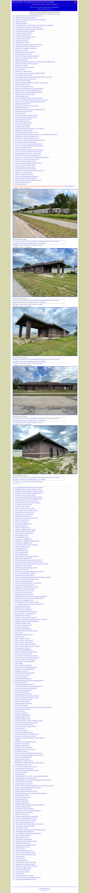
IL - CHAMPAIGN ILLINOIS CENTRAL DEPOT (26, 734)
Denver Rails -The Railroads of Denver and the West (33, 2)
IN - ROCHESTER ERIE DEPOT (22, 797)
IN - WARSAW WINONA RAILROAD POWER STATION (28, 805)
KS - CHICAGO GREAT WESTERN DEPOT (25, 818)
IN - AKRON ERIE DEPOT (20, 799)
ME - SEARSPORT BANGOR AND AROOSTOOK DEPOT (29, 830)
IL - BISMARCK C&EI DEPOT (21, 745)
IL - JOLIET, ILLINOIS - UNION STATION (24, 613)
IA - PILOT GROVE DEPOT (20, 522)
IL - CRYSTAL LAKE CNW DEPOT (22, 654)
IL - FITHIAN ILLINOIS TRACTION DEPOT (24, 742)
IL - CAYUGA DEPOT (19, 711)
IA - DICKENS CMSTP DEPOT (21, 127)
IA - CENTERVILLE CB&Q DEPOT (22, 543)
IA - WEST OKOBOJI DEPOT (21, 121)
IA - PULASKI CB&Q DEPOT (21, 537)
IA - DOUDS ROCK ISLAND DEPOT (23, 533)
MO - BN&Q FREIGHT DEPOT (21, 847)
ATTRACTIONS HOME (38, 4)
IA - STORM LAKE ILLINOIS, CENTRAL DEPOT (26, 138)
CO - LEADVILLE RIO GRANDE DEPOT (24, 37)
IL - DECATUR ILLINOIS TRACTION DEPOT (25, 722)
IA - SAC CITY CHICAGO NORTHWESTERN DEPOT (27, 144)
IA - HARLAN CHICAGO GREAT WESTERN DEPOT (27, 90)
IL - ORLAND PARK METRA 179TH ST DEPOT (26, 698)
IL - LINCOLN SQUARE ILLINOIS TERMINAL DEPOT (28, 721)
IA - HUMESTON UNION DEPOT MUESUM (25, 545)
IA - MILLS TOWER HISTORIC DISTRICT (24, 573)
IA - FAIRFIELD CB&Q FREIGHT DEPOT (24, 529)
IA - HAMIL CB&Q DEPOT (20, 525)
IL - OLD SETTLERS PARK (20, 705)
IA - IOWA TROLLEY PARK (20, 50)
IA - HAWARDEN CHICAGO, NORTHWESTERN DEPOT (29, 109)
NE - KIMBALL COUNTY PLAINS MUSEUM (25, 866)
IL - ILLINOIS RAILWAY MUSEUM (22, 592)
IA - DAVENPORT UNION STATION (23, 581)
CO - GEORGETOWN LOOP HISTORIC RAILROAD (27, 16)
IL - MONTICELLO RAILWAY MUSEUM (24, 589)
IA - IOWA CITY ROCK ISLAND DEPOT (24, 508)
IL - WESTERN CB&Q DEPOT (21, 759)
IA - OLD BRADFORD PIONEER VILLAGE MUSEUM (28, 487)
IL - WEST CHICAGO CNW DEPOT (23, 640)
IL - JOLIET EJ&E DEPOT (20, 682)
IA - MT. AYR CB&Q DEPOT (20, 552)
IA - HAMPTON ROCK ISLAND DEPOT (24, 167)
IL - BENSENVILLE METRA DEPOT (23, 761)
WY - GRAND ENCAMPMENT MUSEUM (24, 879)
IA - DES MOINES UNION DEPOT (22, 75)
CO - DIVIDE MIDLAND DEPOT (22, 35)
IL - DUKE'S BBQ (18, 663)
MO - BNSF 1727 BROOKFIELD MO (23, 851)
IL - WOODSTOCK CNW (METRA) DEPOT (25, 667)
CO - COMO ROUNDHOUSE (21, 39)
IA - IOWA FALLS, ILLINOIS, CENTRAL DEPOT (26, 159)
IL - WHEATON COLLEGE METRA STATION (25, 631)
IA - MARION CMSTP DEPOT (21, 506)
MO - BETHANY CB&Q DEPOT (22, 843)
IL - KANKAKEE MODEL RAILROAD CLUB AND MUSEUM (30, 596)
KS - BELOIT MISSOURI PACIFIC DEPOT (24, 820)
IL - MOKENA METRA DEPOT (21, 701)
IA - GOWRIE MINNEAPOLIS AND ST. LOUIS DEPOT (28, 149)
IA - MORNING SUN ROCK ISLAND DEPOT (25, 518)
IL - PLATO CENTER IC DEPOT (21, 675)
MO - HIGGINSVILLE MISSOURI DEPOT (24, 845)
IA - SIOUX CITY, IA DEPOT (20, 65)
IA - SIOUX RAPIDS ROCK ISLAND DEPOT (25, 132)
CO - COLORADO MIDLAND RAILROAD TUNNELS (27, 44)
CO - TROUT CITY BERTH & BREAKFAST (24, 18)
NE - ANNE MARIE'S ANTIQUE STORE (24, 864)
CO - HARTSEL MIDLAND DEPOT (22, 33)
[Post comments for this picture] (31, 245)
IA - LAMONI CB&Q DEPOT (21, 550)
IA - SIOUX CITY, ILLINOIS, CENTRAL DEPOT (25, 106)
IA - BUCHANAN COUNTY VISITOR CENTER (25, 501)
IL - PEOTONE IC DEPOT (20, 751)
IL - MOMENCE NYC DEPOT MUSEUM (24, 749)
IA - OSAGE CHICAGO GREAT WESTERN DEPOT (27, 180)
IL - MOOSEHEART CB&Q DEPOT (22, 650)
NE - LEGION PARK (18, 856)
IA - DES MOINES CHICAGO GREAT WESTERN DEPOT (29, 73)
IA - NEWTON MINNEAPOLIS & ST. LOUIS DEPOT (27, 583)
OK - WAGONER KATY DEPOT (21, 870)
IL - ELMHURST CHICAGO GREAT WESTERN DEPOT (28, 598)
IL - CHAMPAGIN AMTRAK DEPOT (23, 732)
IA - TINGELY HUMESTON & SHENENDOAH (25, 579)
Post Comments (37, 245)
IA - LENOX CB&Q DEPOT (20, 554)
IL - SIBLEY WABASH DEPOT (21, 638)
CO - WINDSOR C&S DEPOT (21, 42)
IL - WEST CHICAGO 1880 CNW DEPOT (24, 644)
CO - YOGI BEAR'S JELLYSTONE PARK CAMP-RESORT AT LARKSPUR (33, 25)
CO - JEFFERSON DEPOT (20, 23)
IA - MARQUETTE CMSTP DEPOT (22, 71)
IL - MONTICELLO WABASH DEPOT (23, 600)
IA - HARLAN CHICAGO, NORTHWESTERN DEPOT (27, 92)
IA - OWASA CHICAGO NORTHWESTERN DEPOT (27, 163)
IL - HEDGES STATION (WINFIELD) (23, 634)
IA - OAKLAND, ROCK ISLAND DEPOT (24, 94)
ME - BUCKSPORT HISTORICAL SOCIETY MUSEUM (28, 824)
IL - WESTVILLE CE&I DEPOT (21, 743)
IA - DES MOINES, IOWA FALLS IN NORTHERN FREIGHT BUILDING (32, 77)
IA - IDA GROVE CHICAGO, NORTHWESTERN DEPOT (28, 140)
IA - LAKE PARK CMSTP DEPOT (22, 119)
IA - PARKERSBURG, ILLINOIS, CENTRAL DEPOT (27, 489)
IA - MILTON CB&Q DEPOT (20, 535)
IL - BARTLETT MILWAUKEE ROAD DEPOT (25, 652)
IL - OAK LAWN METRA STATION (22, 694)
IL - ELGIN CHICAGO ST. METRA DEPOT (24, 659)
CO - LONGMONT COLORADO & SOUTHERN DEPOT (28, 29)
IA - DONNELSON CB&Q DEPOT (22, 524)
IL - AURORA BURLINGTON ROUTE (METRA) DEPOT (28, 680)
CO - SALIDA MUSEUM (19, 21)
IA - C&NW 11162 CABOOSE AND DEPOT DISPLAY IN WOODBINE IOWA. (34, 62)
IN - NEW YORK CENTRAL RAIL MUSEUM (25, 766)
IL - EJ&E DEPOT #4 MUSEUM (22, 615)
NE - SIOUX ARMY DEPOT (20, 860)
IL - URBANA (16, 740)
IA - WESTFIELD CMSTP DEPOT (22, 566)
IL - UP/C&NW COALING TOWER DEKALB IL (26, 621)
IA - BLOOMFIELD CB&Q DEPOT (22, 539)
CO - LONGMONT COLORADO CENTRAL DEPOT (27, 27)
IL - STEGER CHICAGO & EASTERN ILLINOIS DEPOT (28, 755)
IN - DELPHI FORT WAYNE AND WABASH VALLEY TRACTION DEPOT (33, 786)
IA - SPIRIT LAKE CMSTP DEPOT (22, 123)
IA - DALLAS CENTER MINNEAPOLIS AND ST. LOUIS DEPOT (30, 83)
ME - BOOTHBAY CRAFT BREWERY (23, 831)
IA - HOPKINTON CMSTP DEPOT (22, 504)
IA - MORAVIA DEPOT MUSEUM (22, 54)
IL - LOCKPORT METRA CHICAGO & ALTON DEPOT (28, 686)
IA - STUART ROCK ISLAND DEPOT (23, 86)
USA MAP (48, 4)
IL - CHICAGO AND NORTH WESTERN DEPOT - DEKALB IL (30, 619)
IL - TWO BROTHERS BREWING (22, 678)
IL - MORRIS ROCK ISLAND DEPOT (23, 594)
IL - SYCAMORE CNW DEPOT (21, 648)
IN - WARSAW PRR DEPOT (21, 801)
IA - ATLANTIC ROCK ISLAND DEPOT (23, 67)
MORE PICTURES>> (17, 483)
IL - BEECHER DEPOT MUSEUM (22, 610)
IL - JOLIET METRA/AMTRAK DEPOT (23, 684)
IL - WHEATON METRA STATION (22, 629)
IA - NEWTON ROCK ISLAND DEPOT (23, 585)
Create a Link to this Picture (22, 245)
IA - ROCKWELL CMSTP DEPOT (22, 148)
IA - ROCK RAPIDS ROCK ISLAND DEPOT (25, 115)
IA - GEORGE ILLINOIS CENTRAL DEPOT (25, 117)
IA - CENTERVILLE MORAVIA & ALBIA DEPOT (26, 541)
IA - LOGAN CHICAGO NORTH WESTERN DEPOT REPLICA (30, 100)
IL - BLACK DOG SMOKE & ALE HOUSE (24, 736)
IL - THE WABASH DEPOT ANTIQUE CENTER (26, 602)
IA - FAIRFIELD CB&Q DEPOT (21, 527)
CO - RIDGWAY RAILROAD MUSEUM (24, 31)
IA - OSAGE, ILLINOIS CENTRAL (22, 182)
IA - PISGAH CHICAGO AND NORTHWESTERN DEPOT (29, 102)
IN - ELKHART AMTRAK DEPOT (22, 807)
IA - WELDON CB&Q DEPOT (21, 546)
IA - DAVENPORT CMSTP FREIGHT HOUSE (25, 587)
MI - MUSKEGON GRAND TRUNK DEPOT (25, 841)
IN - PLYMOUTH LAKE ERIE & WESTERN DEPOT (27, 810)
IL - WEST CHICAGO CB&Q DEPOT (23, 642)
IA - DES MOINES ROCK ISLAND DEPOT (25, 79)
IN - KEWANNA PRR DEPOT (21, 795)
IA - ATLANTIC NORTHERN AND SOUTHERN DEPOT (28, 88)
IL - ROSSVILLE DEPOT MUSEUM (23, 747)
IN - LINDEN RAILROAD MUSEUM (23, 768)
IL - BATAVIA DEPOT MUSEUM (22, 608)
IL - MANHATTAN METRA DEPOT (22, 703)
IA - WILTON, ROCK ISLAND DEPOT (23, 514)
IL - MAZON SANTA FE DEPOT (21, 709)
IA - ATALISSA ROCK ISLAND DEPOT (23, 512)
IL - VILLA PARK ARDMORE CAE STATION (25, 612)
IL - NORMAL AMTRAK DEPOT (22, 719)
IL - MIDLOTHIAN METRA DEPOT (22, 757)
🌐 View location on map (19, 239)
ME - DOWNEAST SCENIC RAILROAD (24, 826)
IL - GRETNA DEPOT (19, 636)
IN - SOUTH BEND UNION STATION (23, 808)
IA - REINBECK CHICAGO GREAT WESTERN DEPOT (28, 491)
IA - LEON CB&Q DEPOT (20, 548)
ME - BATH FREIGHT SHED (21, 837)
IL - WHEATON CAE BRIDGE (21, 627)
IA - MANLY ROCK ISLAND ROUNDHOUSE (25, 176)
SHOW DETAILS (69, 186)
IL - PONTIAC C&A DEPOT (20, 713)
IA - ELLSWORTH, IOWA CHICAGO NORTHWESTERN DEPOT (31, 157)
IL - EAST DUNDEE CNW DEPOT (22, 665)
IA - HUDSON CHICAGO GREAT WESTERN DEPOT (28, 493)
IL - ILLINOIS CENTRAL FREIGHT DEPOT (25, 726)
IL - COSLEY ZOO (18, 633)
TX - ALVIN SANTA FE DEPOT (21, 872)
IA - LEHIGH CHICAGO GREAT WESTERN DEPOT (27, 151)
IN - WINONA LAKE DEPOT (21, 803)
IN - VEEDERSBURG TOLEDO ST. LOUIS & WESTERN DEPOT (31, 776)
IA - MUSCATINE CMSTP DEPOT (22, 516)
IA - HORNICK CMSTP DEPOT (21, 104)
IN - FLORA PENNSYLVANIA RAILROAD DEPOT (27, 787)
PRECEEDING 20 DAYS (45, 9)
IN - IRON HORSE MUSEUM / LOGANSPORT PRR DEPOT (30, 793)
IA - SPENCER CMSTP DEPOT (21, 125)
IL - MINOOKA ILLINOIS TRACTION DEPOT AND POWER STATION (32, 707)
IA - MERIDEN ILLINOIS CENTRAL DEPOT (25, 568)
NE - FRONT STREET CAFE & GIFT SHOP (24, 862)
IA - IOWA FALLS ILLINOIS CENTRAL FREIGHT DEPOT (28, 571)
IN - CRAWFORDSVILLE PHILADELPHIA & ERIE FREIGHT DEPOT (32, 780)
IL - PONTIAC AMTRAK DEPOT (22, 715)
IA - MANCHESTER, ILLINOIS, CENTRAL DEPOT (26, 503)
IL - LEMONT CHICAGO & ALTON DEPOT (25, 688)
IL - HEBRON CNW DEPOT (21, 671)
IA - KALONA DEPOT (19, 69)
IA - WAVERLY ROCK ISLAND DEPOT (24, 575)
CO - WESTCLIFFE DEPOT (20, 41)
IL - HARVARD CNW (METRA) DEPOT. (24, 673)
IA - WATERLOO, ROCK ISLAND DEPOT (24, 495)
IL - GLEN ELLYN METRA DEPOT (22, 625)
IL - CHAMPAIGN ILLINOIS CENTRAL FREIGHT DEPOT (29, 738)
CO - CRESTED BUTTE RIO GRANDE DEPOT (26, 46)
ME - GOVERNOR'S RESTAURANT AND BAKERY (27, 833)
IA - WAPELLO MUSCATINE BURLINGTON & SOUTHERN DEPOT (32, 577)
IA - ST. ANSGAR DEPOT (20, 184)
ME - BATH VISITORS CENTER (21, 835)
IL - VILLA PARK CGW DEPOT (21, 606)
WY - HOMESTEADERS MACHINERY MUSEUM (27, 877)
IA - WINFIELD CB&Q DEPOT (21, 520)
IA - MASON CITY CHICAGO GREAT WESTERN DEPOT (29, 170)
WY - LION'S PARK (18, 874)
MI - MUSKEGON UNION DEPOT (22, 839)
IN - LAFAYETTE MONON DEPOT (22, 782)
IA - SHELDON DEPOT (19, 113)
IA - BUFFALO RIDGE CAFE (21, 569)
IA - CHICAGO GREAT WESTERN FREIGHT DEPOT (27, 497)
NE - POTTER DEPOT (19, 858)
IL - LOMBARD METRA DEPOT (22, 623)
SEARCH (54, 4)
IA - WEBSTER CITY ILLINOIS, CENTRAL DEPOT (27, 155)
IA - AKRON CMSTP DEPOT (21, 107)
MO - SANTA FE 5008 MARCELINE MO (24, 852)
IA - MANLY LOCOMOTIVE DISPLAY (23, 174)
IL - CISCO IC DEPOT (19, 728)
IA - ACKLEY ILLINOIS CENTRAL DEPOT (24, 165)
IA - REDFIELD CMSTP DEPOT (22, 81)
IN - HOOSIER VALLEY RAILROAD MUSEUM (26, 770)
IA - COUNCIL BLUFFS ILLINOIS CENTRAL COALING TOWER (30, 564)
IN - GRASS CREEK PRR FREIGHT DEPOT (25, 791)
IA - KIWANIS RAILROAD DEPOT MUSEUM (25, 63)
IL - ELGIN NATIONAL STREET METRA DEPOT (26, 657)
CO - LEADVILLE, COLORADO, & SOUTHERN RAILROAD (29, 19)
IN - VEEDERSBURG (19, 774)
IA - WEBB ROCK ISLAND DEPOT (23, 130)
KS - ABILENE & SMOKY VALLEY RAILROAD (25, 816)
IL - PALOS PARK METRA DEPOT (22, 690)
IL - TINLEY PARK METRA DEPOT (22, 700)
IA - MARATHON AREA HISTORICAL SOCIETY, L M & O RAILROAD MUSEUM (35, 134)
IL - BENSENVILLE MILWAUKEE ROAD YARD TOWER (28, 763)
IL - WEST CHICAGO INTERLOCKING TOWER (26, 646)
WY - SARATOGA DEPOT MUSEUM (23, 875)
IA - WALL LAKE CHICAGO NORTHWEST (25, 142)
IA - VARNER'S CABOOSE (20, 60)
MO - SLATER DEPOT (19, 849)
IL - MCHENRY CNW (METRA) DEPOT (24, 669)
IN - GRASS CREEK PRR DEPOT (22, 789)
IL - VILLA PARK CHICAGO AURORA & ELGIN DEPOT (28, 604)
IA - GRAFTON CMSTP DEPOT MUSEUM (25, 178)
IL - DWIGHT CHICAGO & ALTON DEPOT (25, 617)
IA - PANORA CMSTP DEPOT (21, 84)
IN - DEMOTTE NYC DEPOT (21, 814)
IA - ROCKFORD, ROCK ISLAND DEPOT (24, 169)
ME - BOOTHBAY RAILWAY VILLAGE (23, 822)
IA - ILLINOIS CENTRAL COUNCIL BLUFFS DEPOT (27, 98)
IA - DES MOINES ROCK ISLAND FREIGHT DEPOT (27, 560)
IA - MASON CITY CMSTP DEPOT (22, 172)
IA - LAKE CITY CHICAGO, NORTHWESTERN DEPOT (28, 146)
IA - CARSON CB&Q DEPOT (21, 96)
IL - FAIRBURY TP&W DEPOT (21, 717)
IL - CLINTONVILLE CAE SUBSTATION (24, 661)
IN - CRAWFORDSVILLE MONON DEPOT (25, 778)
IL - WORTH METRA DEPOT (21, 692)
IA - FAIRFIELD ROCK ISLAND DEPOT (24, 531)
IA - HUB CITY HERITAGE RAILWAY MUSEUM (26, 56)
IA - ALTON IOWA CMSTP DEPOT (22, 111)
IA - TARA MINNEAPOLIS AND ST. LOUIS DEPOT (27, 153)
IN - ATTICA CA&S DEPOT (20, 772)
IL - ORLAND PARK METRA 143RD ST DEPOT (26, 696)
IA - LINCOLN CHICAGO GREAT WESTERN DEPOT (27, 499)
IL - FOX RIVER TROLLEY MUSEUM (23, 591)
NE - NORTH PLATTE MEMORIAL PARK (24, 854)
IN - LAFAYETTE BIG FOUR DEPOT (23, 784)
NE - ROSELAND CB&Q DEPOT (22, 868)
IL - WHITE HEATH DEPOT (20, 730)
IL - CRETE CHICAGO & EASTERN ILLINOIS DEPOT (27, 753)
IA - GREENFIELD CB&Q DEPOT (22, 558)
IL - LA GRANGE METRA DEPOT (22, 765)
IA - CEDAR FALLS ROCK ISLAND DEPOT (25, 58)
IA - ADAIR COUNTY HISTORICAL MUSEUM (25, 556)
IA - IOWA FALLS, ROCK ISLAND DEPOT (24, 161)
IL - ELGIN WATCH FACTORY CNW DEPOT (25, 656)
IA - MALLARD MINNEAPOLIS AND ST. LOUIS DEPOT (28, 128)
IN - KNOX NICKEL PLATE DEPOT (22, 812)
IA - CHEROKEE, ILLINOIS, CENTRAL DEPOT (26, 136)
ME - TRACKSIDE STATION (20, 828)
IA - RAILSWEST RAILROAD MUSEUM (24, 52)
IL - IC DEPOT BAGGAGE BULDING (23, 724)
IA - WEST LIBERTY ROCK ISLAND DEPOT (25, 510)
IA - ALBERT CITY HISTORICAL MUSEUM (25, 48)
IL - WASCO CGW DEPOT (20, 677)
